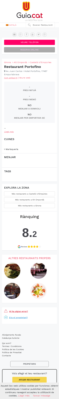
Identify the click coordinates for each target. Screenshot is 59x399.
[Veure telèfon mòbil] (20, 34)
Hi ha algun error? (18, 311)
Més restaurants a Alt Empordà (29, 200)
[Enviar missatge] (14, 34)
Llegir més (9, 132)
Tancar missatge (41, 395)
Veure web (24, 77)
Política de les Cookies (13, 349)
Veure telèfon (30, 42)
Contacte (6, 355)
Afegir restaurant (29, 380)
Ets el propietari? (18, 317)
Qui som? (6, 343)
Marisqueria (11, 149)
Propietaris (29, 364)
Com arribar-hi (10, 78)
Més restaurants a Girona (29, 206)
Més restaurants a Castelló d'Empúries (29, 194)
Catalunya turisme (10, 338)
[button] (11, 25)
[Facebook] (26, 34)
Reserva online (29, 49)
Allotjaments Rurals (11, 335)
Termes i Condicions (12, 346)
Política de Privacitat (12, 352)
